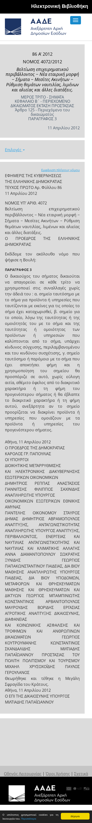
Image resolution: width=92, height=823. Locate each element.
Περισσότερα (28, 818)
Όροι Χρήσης (58, 773)
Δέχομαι (75, 816)
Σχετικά (81, 773)
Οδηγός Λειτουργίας (22, 773)
